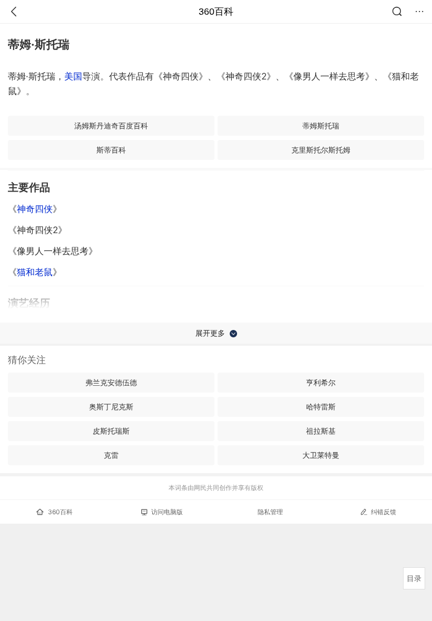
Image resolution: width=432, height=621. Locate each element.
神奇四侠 (35, 209)
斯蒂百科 (111, 149)
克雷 (111, 454)
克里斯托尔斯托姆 (320, 149)
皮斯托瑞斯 (111, 430)
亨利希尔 (321, 382)
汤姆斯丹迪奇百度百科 (111, 125)
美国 (73, 76)
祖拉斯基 (321, 430)
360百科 (216, 11)
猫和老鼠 (35, 272)
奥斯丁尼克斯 (111, 406)
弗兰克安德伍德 (111, 382)
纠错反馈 (383, 512)
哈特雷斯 (321, 406)
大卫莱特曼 (320, 454)
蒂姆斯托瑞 (320, 125)
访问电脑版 (167, 512)
